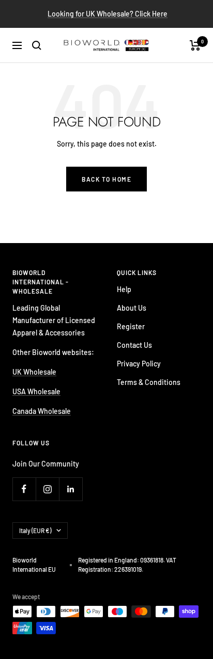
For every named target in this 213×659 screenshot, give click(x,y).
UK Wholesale (34, 371)
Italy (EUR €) (35, 530)
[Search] (36, 45)
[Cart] (195, 45)
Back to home (106, 179)
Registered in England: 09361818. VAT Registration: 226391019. (127, 564)
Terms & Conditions (148, 382)
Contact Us (134, 345)
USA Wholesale (36, 391)
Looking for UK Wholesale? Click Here (108, 13)
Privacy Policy (139, 363)
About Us (131, 307)
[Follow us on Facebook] (24, 489)
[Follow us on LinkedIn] (70, 489)
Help (124, 289)
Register (131, 326)
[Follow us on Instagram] (47, 489)
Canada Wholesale (41, 411)
